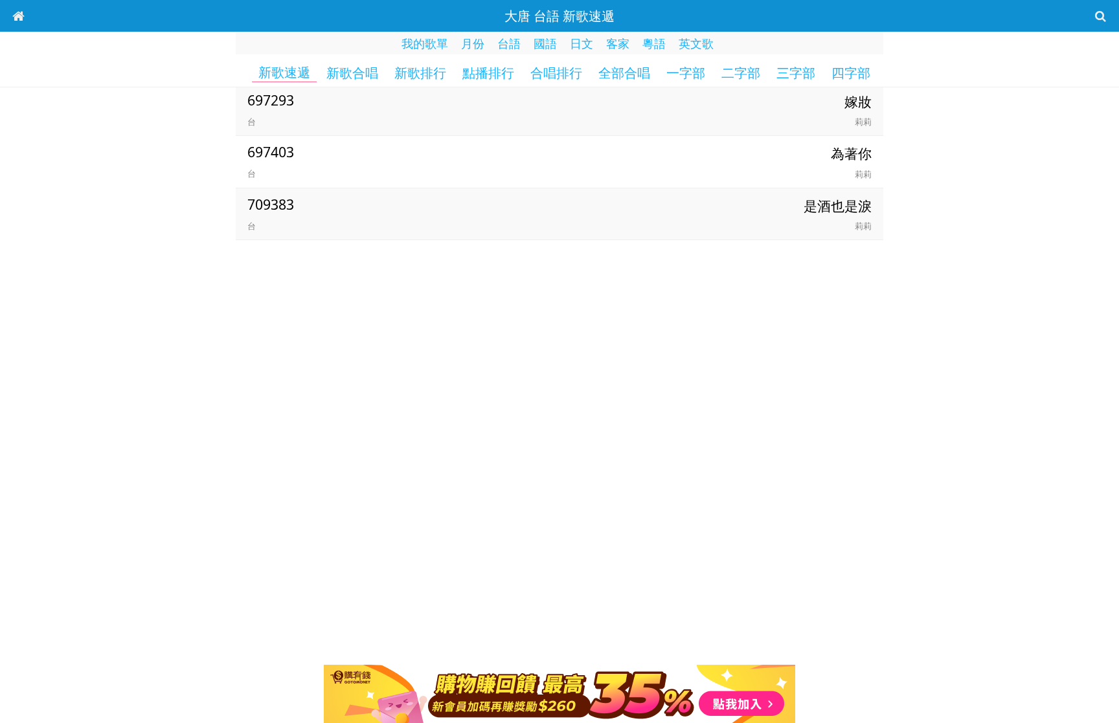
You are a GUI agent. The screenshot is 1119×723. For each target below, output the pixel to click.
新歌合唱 (352, 73)
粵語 (654, 43)
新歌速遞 (284, 72)
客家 (617, 43)
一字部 (685, 73)
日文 (581, 43)
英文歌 (696, 43)
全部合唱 (624, 73)
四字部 (850, 73)
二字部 (740, 73)
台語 (509, 43)
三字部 (795, 73)
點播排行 (488, 73)
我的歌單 (424, 43)
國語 (545, 43)
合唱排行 (556, 73)
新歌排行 (420, 73)
